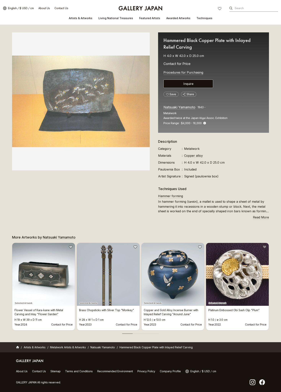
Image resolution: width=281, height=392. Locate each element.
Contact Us (61, 8)
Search (239, 8)
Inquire (188, 84)
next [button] (269, 285)
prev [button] (12, 285)
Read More (261, 217)
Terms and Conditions (79, 371)
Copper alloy (193, 155)
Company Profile (170, 371)
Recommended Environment (115, 371)
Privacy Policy (146, 371)
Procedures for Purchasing (183, 72)
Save (70, 247)
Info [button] (204, 123)
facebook (262, 382)
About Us (44, 8)
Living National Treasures (115, 18)
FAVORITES (220, 9)
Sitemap (55, 371)
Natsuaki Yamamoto (179, 107)
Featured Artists (149, 18)
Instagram (252, 382)
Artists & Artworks (80, 18)
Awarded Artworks (178, 18)
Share (190, 94)
